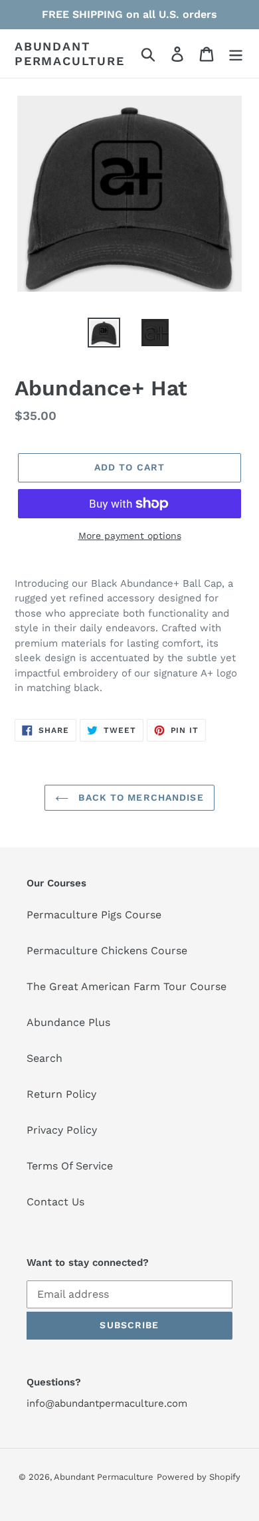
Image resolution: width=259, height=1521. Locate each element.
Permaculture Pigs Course (94, 914)
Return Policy (61, 1094)
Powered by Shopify (198, 1477)
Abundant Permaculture (70, 53)
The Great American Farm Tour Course (126, 986)
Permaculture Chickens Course (107, 950)
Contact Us (55, 1201)
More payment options (129, 535)
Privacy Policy (62, 1130)
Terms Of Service (70, 1166)
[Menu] (235, 53)
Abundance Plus (68, 1022)
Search (44, 1058)
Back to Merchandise (139, 797)
